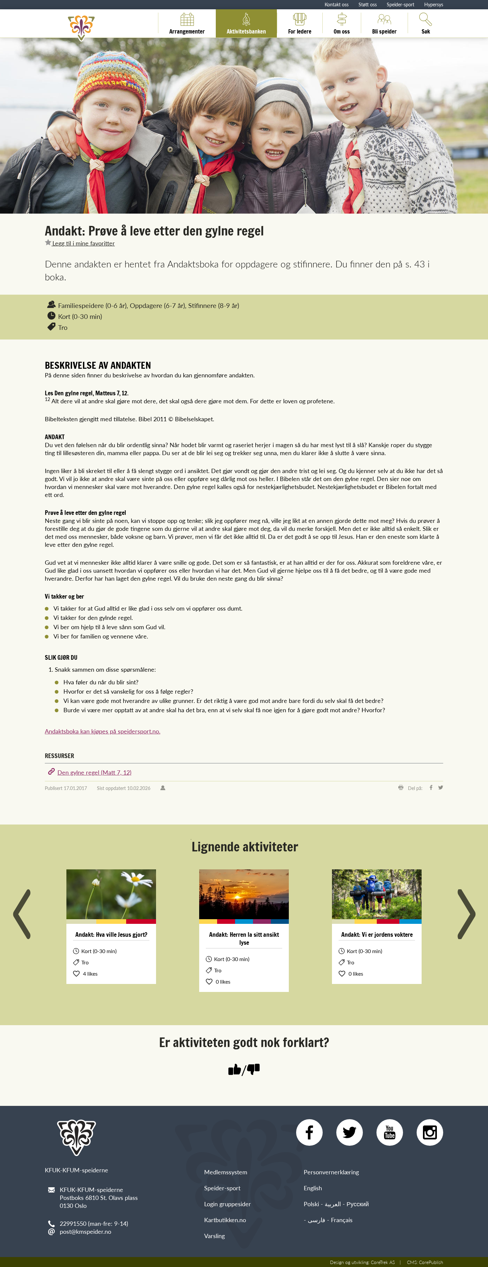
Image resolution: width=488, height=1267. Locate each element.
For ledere (299, 30)
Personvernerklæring (331, 1172)
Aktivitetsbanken (246, 30)
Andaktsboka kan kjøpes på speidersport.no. (102, 731)
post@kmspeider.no (85, 1231)
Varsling (214, 1235)
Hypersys (433, 4)
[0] (253, 1070)
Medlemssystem (225, 1172)
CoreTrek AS (383, 1262)
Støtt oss (368, 4)
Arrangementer (187, 30)
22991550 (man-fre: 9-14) (94, 1223)
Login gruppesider (227, 1204)
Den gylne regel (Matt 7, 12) (94, 772)
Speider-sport (400, 4)
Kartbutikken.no (225, 1220)
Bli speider (384, 30)
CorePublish (431, 1262)
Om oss (342, 30)
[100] (234, 1070)
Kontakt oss (337, 4)
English (313, 1188)
